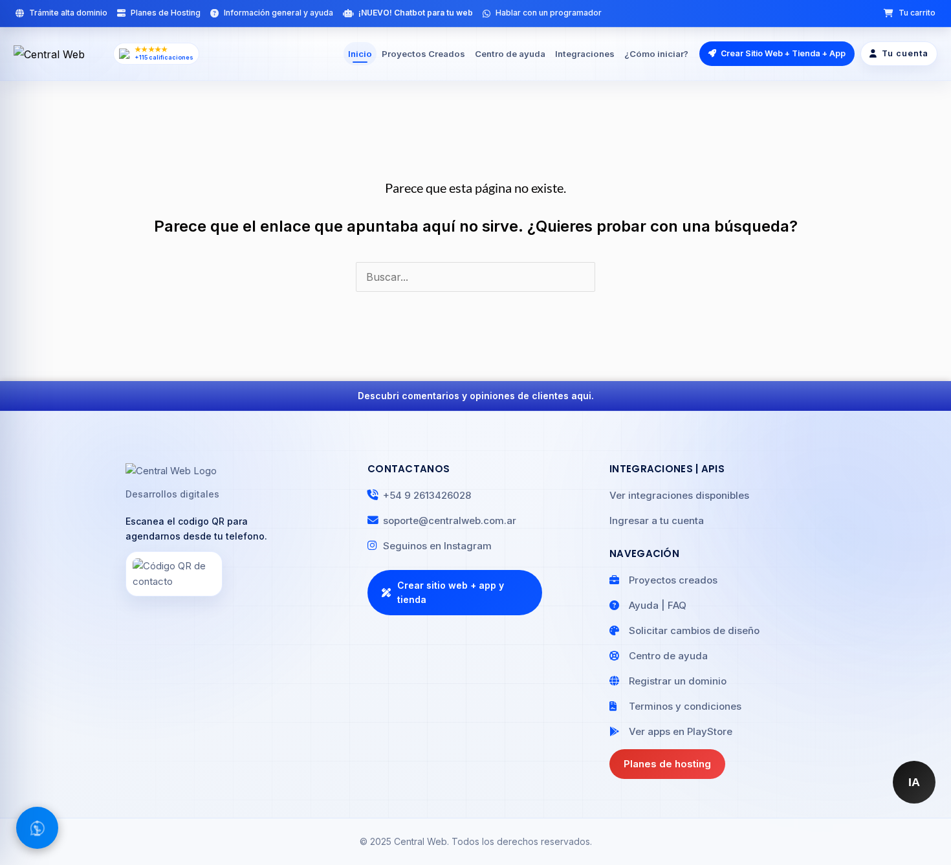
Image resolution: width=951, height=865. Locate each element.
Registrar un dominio (678, 681)
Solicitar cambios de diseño (694, 630)
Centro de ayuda (510, 54)
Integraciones (585, 54)
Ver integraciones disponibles (679, 495)
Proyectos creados (673, 580)
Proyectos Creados (423, 54)
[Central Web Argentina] (60, 54)
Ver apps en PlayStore (680, 731)
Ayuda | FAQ (657, 605)
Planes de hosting (667, 764)
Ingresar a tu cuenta (656, 520)
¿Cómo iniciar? (656, 54)
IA (914, 782)
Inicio (360, 54)
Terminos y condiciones (685, 706)
